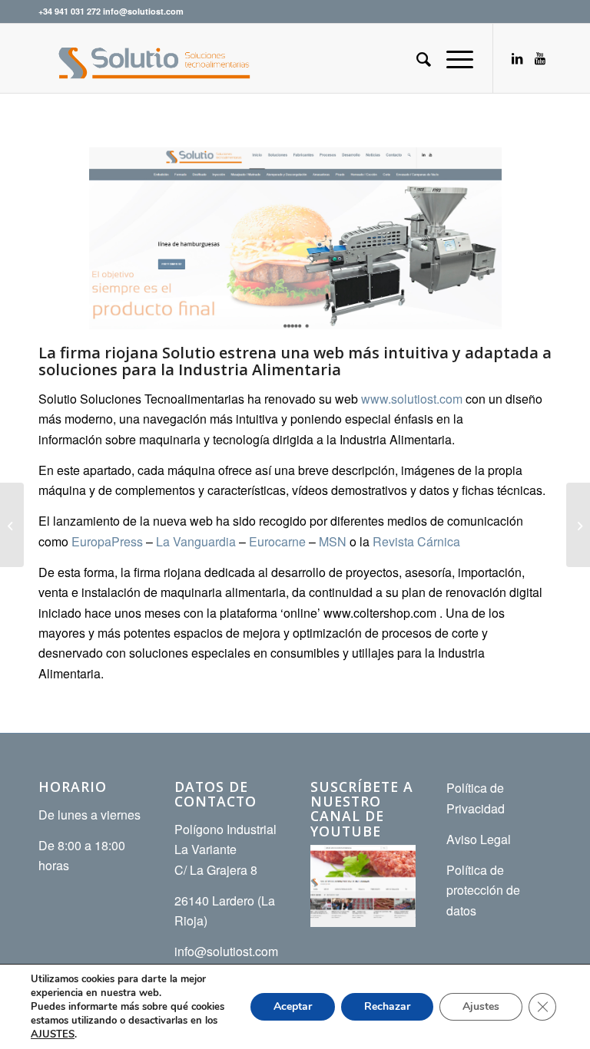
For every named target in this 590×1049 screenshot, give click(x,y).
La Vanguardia (196, 541)
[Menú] (452, 58)
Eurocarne (277, 541)
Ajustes (480, 1006)
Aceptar (292, 1006)
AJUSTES (53, 1034)
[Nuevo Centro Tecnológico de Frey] (578, 525)
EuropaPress (108, 541)
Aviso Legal (478, 839)
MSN (334, 541)
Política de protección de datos (483, 890)
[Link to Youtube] (540, 58)
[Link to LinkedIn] (517, 58)
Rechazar (387, 1006)
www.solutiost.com (411, 398)
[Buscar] (416, 58)
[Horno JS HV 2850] (12, 525)
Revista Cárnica (416, 541)
